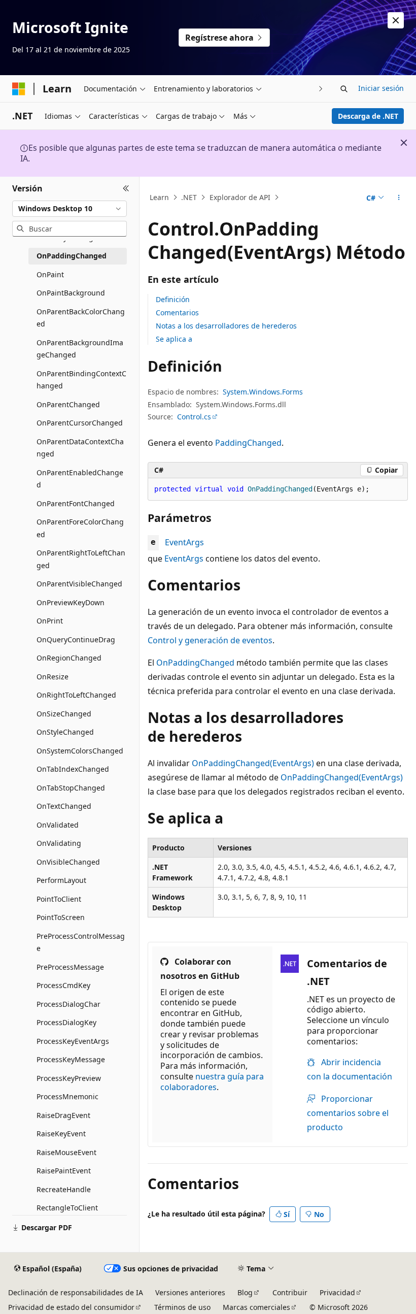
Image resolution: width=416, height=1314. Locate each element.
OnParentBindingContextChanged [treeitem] (81, 380)
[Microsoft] (18, 88)
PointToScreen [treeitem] (61, 917)
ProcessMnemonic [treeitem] (67, 1096)
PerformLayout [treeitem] (61, 880)
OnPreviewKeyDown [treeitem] (71, 602)
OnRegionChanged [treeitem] (69, 658)
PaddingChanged (248, 442)
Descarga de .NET (368, 116)
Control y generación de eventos (210, 640)
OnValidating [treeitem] (59, 843)
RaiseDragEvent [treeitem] (63, 1115)
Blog (245, 1292)
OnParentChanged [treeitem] (68, 404)
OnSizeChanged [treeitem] (64, 713)
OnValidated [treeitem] (58, 825)
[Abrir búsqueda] (344, 89)
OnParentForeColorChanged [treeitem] (80, 528)
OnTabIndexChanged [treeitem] (73, 769)
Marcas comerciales (256, 1307)
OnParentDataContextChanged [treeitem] (80, 448)
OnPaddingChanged (195, 662)
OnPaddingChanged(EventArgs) (253, 763)
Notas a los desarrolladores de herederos (226, 326)
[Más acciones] (399, 197)
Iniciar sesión (381, 88)
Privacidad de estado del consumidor (71, 1307)
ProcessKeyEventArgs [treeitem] (73, 1041)
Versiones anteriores (190, 1292)
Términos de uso (182, 1307)
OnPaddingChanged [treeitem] (72, 255)
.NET (189, 197)
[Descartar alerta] (396, 20)
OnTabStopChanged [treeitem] (71, 788)
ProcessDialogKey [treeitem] (66, 1022)
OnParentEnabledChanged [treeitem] (80, 479)
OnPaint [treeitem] (50, 274)
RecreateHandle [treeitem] (64, 1189)
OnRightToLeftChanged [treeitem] (76, 695)
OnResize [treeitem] (52, 676)
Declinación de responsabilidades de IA (75, 1292)
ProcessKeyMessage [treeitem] (71, 1059)
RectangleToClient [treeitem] (67, 1207)
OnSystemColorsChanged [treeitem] (80, 750)
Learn (159, 197)
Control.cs (194, 416)
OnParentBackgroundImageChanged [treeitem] (80, 349)
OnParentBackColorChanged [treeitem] (81, 318)
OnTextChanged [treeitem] (64, 806)
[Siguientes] (321, 88)
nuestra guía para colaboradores (212, 1082)
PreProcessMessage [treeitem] (70, 967)
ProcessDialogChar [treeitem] (68, 1004)
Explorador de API (240, 197)
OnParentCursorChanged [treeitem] (80, 423)
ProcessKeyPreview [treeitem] (69, 1078)
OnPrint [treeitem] (50, 621)
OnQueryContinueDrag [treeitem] (76, 639)
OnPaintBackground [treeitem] (71, 293)
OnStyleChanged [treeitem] (65, 732)
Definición (173, 299)
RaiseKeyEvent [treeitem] (61, 1133)
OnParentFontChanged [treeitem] (76, 503)
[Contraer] (126, 189)
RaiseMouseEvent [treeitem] (66, 1152)
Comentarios (177, 312)
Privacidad (337, 1292)
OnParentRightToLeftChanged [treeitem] (81, 559)
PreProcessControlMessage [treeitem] (81, 942)
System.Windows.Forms (263, 392)
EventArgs (184, 542)
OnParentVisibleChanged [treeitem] (79, 583)
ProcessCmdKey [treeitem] (63, 985)
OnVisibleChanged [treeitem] (68, 862)
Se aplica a (174, 339)
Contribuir (289, 1292)
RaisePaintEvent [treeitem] (64, 1170)
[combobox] (69, 209)
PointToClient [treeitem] (59, 899)
